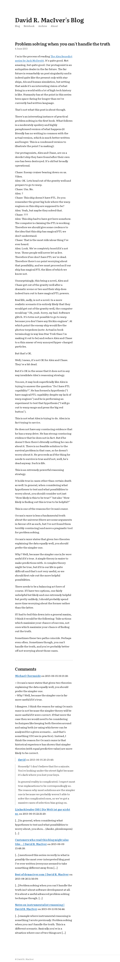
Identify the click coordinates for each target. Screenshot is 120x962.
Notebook (29, 26)
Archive (42, 26)
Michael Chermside (28, 676)
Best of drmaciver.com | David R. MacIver (42, 874)
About (54, 26)
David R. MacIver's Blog (49, 19)
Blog (17, 26)
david (22, 759)
